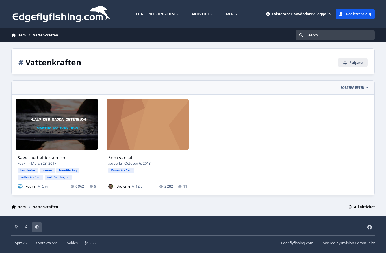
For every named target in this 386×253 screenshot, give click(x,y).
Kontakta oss (46, 243)
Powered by (347, 243)
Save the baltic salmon (41, 158)
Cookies (71, 243)
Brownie (123, 186)
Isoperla (115, 163)
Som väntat (120, 158)
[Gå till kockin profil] (20, 186)
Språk (20, 243)
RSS (92, 243)
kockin (23, 163)
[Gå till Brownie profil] (110, 186)
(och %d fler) (56, 177)
